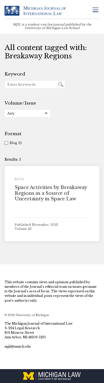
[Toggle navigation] (95, 10)
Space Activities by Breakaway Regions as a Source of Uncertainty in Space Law (51, 193)
